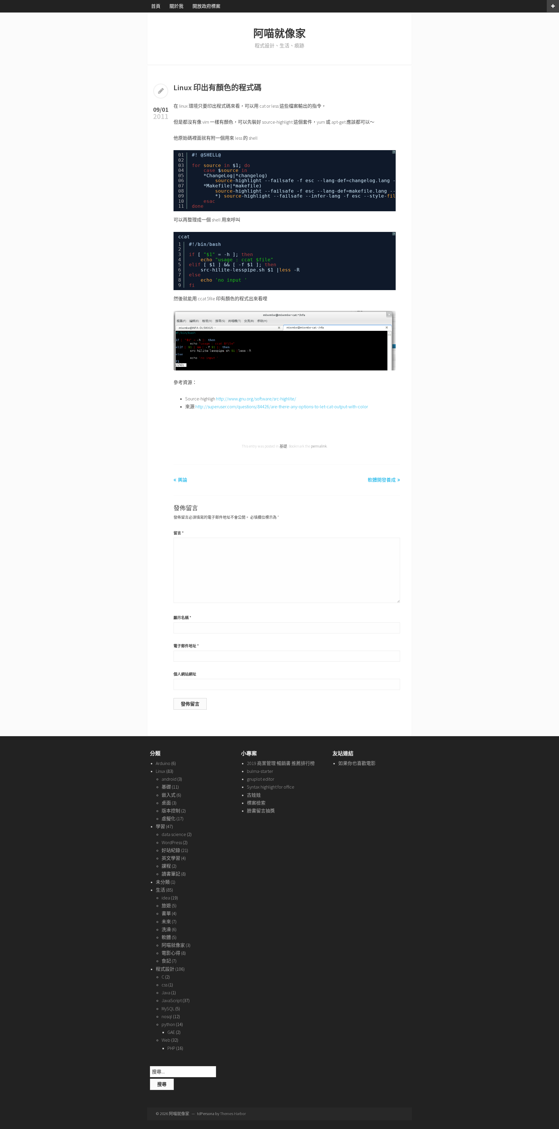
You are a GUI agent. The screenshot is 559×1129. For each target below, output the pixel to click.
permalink (319, 446)
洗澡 (166, 929)
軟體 (166, 937)
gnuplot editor (260, 779)
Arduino (163, 763)
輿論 (182, 480)
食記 (166, 961)
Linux (160, 771)
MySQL (168, 1008)
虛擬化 (169, 818)
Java (166, 992)
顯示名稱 (182, 617)
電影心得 (171, 953)
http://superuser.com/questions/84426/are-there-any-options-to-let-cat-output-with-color (281, 406)
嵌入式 (169, 795)
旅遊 (166, 905)
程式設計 (165, 969)
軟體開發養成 (382, 480)
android (169, 779)
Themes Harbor (233, 1113)
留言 (179, 532)
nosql (167, 1016)
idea (166, 898)
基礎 (283, 446)
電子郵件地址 (186, 645)
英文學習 (171, 858)
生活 (160, 890)
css (164, 985)
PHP (171, 1048)
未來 (166, 921)
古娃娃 (254, 795)
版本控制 (171, 811)
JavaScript (172, 1000)
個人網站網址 (185, 674)
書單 (166, 913)
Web (166, 1040)
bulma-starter (260, 771)
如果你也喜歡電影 (357, 763)
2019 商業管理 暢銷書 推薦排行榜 (281, 763)
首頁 (155, 6)
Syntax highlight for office (270, 787)
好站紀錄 (171, 850)
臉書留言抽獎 (261, 811)
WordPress (172, 842)
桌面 (166, 803)
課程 (166, 866)
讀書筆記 (171, 874)
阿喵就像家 (279, 33)
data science (174, 834)
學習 (160, 826)
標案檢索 (256, 803)
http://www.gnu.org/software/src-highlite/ (256, 399)
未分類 (163, 882)
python (168, 1024)
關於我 (176, 6)
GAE (171, 1032)
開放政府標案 (206, 6)
